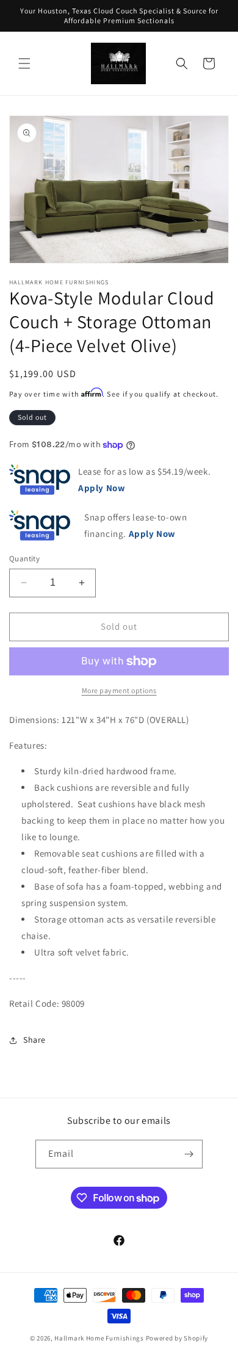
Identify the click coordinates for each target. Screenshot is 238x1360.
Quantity (24, 558)
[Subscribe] (188, 1154)
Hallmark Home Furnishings (99, 1338)
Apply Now (152, 533)
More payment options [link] (119, 690)
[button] (24, 63)
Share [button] (34, 1039)
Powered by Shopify (177, 1338)
